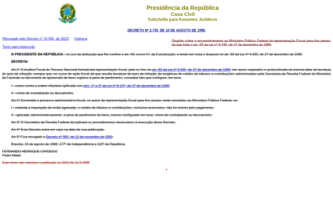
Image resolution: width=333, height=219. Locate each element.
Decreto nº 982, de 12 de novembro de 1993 (79, 137)
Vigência (80, 39)
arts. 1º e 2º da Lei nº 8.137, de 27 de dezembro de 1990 (126, 86)
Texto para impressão (18, 47)
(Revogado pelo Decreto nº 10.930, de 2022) (35, 39)
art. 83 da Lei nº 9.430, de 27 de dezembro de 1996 (191, 70)
